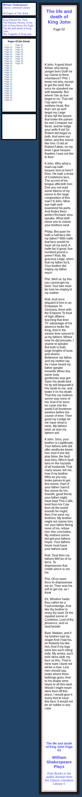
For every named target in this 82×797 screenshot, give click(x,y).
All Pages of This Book (15, 13)
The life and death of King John (59, 17)
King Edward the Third (15, 19)
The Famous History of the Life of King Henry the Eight (18, 24)
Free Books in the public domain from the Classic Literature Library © (59, 778)
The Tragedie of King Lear (17, 34)
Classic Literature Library (16, 7)
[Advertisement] (59, 46)
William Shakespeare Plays (59, 762)
